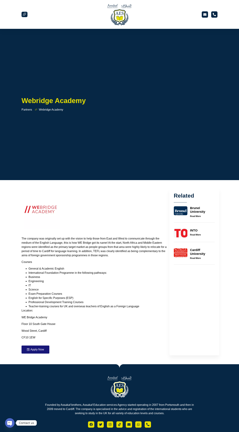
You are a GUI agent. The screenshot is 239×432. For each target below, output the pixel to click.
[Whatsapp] (138, 424)
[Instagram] (110, 424)
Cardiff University (197, 252)
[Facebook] (91, 424)
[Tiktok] (119, 424)
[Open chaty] (10, 423)
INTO (194, 230)
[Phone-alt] (214, 14)
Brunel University (197, 210)
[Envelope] (205, 14)
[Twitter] (100, 424)
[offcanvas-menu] (24, 14)
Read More (195, 216)
